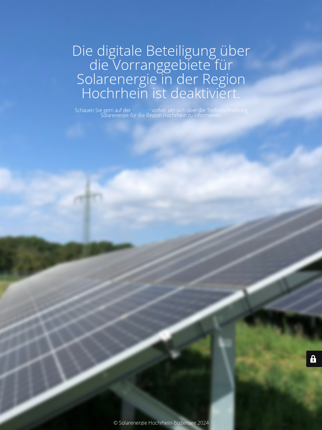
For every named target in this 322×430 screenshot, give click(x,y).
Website (141, 110)
